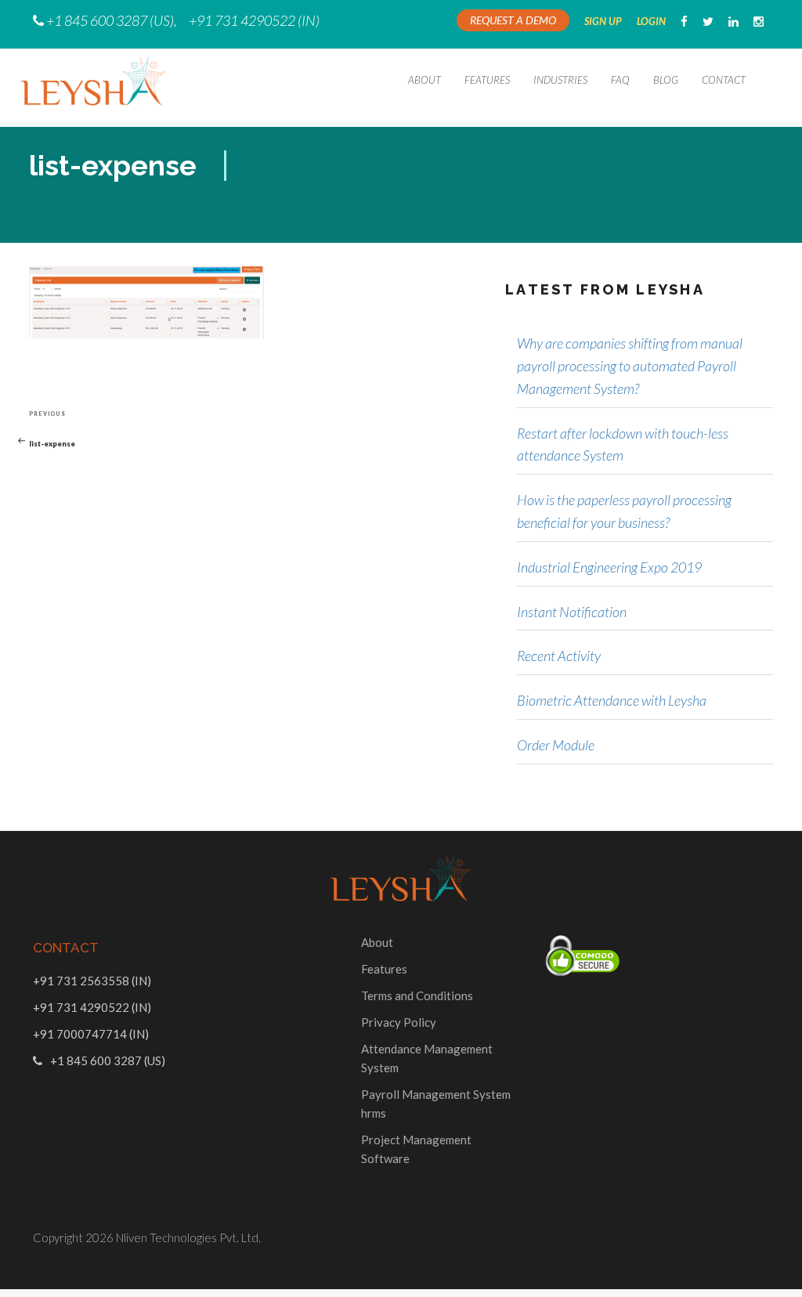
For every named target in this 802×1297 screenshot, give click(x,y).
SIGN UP (603, 21)
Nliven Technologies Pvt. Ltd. (188, 1237)
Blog (665, 80)
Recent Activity (559, 655)
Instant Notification (572, 611)
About (424, 80)
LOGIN (651, 21)
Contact (724, 80)
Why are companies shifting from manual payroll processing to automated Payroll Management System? (629, 365)
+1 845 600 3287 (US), (111, 20)
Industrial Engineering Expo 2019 (609, 567)
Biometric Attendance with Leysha (611, 700)
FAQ (620, 80)
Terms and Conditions (417, 995)
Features (487, 80)
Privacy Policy (398, 1022)
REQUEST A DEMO (513, 20)
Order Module (555, 744)
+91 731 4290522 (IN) (254, 20)
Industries (560, 80)
